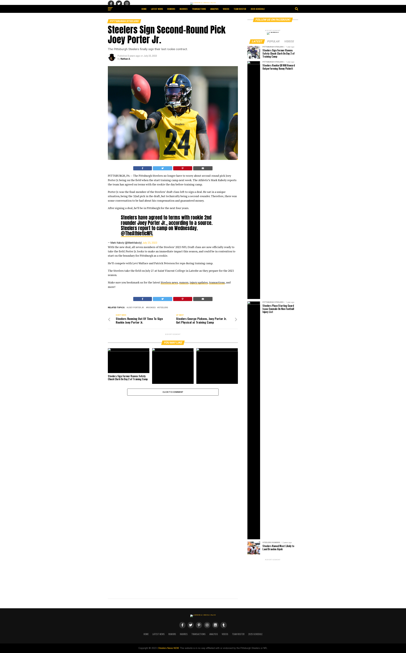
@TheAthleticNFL (137, 233)
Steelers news (169, 282)
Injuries (183, 8)
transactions (217, 282)
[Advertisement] (272, 581)
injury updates (199, 282)
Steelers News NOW (168, 648)
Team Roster (240, 8)
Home (144, 8)
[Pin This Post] (182, 168)
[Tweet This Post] (162, 168)
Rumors (171, 8)
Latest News (157, 8)
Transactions (199, 8)
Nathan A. (126, 59)
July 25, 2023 (149, 242)
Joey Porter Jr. (136, 308)
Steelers (163, 308)
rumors (183, 282)
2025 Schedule (258, 8)
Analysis (214, 8)
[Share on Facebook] (142, 168)
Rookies (151, 308)
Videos (226, 8)
